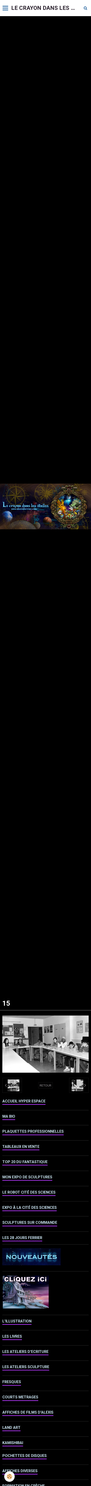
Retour (45, 1085)
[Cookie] (9, 1476)
